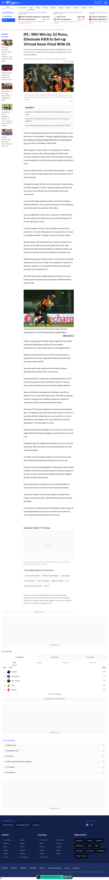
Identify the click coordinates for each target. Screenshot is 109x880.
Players (22, 853)
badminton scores (30, 598)
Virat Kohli (9, 756)
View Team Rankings (54, 694)
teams (61, 8)
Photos (38, 8)
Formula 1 (79, 840)
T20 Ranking (90, 657)
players (68, 8)
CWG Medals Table (12, 751)
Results (84, 8)
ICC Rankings (10, 767)
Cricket (35, 595)
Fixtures (53, 8)
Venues (76, 8)
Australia (14, 672)
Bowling (65, 662)
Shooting (89, 851)
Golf (89, 846)
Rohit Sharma (10, 772)
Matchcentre (44, 857)
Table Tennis (81, 856)
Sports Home (5, 29)
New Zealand (15, 681)
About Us (14, 868)
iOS (50, 603)
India (12, 685)
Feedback (23, 868)
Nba (96, 846)
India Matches (8, 16)
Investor (42, 868)
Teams (5, 853)
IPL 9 (8, 7)
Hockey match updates (58, 595)
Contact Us (76, 868)
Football (42, 595)
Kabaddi (79, 851)
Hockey (99, 840)
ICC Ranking (24, 857)
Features (23, 850)
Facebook (65, 598)
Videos (45, 8)
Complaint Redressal (54, 868)
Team (14, 662)
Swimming (101, 851)
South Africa (15, 676)
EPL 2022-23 (60, 840)
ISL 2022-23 (44, 840)
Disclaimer (33, 868)
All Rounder (93, 662)
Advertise (5, 868)
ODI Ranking (54, 657)
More (91, 8)
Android (44, 603)
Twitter (35, 600)
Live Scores (7, 840)
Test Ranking (19, 657)
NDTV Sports (49, 598)
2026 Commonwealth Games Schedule (18, 761)
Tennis (89, 840)
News (31, 8)
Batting (39, 662)
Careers (67, 868)
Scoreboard (22, 8)
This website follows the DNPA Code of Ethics (51, 872)
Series (22, 840)
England (13, 690)
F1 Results (40, 598)
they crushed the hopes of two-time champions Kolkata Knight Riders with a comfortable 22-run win (49, 139)
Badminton (80, 846)
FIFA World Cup (11, 745)
